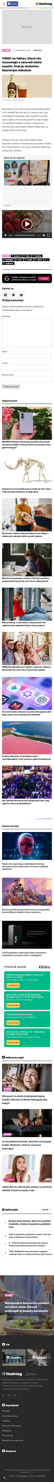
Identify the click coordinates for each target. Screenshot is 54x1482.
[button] (27, 224)
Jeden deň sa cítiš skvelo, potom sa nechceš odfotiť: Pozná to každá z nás (27, 1188)
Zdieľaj (14, 4)
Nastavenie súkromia (12, 1440)
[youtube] (9, 1395)
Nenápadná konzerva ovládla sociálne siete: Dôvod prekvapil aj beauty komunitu (27, 1307)
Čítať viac (14, 1321)
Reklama (6, 1430)
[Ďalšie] (49, 1357)
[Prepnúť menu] (3, 3)
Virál (7, 50)
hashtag (38, 256)
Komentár (6, 316)
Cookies (6, 1421)
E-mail (5, 363)
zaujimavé (9, 263)
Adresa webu (7, 375)
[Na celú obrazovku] (48, 235)
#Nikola (37, 50)
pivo (20, 260)
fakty (28, 256)
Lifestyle (10, 1180)
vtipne (39, 260)
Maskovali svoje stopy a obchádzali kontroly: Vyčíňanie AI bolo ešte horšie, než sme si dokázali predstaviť (25, 866)
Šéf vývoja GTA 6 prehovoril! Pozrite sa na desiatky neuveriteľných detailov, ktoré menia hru (26, 911)
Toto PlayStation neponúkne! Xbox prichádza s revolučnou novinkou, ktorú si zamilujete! (24, 954)
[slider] (25, 235)
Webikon (41, 1476)
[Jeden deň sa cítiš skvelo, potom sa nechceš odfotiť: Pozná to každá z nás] (27, 1168)
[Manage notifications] (4, 1478)
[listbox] (42, 1209)
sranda (29, 260)
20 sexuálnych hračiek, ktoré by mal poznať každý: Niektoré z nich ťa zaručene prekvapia (26, 1145)
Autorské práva (9, 1416)
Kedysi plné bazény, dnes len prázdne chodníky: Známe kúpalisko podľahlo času (30, 1224)
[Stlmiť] (44, 235)
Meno (5, 351)
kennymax (22, 1476)
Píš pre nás (7, 1435)
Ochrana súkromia (11, 1425)
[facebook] (3, 1395)
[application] (27, 224)
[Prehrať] (5, 235)
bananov (17, 256)
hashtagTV (9, 260)
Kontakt (6, 1411)
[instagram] (14, 1395)
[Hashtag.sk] (44, 4)
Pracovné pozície (15, 966)
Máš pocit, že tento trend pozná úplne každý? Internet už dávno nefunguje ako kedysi (24, 1100)
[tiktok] (20, 1395)
